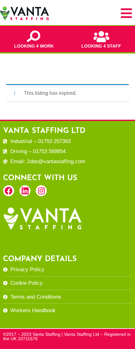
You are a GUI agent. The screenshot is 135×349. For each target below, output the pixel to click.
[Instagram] (41, 190)
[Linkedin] (24, 190)
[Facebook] (8, 190)
